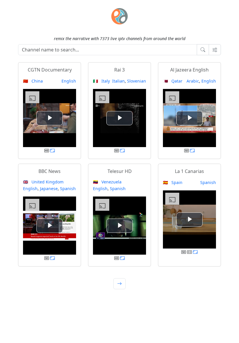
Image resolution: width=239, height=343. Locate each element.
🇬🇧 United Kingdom (43, 182)
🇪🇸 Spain (172, 182)
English (68, 81)
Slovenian (136, 81)
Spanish (68, 188)
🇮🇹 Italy (101, 81)
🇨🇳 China (33, 81)
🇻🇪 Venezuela (107, 182)
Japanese (49, 188)
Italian (118, 81)
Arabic (193, 81)
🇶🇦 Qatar (172, 81)
